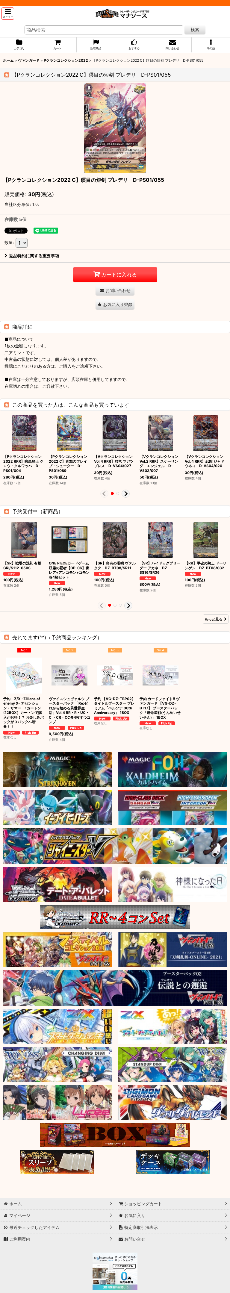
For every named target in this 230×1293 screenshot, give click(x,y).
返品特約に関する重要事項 (34, 255)
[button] (7, 13)
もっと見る (214, 619)
